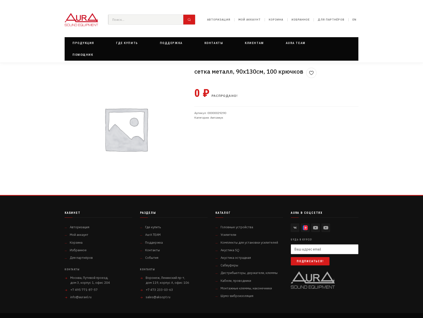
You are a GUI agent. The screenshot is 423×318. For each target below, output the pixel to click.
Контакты (152, 250)
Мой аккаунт (249, 19)
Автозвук (216, 117)
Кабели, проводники (236, 281)
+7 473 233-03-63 (159, 290)
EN (354, 19)
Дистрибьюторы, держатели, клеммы (249, 273)
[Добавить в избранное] (311, 73)
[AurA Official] (315, 228)
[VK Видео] (305, 228)
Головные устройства (237, 227)
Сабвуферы (229, 265)
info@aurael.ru (81, 297)
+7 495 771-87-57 (84, 290)
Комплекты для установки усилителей (249, 242)
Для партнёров (331, 19)
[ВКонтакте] (295, 228)
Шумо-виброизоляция (237, 296)
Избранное (301, 19)
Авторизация (218, 19)
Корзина (276, 19)
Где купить (153, 227)
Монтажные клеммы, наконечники (246, 288)
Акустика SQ (230, 250)
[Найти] (189, 19)
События (151, 258)
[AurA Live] (326, 228)
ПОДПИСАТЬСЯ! (310, 261)
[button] (83, 43)
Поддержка (154, 242)
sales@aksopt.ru (158, 297)
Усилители (228, 235)
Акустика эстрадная (236, 258)
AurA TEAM (153, 235)
